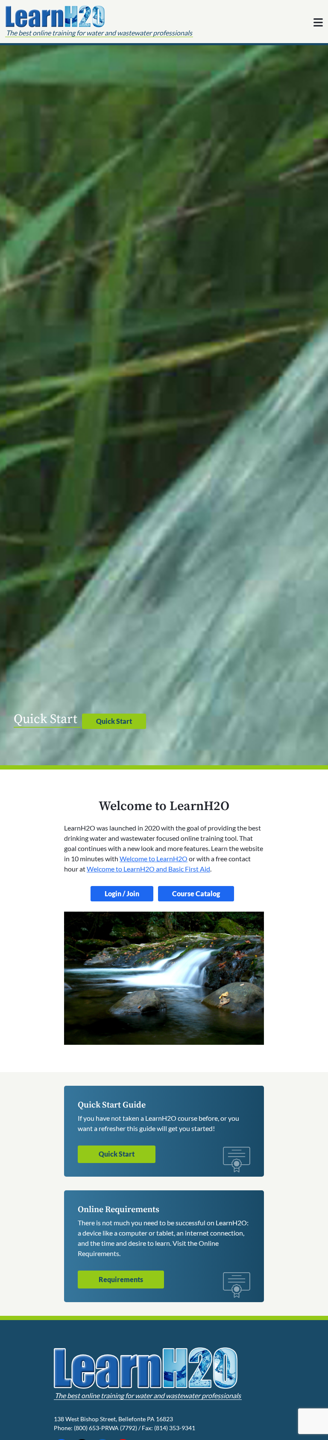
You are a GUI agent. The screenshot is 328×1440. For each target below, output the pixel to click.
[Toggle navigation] (318, 22)
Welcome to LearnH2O (153, 858)
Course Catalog (196, 893)
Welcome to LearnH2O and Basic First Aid (148, 869)
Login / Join (122, 893)
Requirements (121, 1279)
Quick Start (114, 721)
